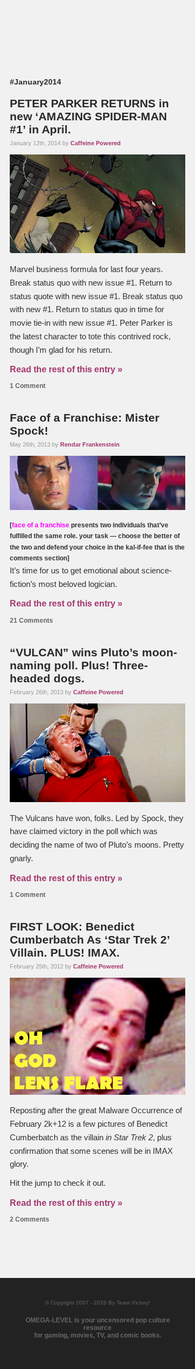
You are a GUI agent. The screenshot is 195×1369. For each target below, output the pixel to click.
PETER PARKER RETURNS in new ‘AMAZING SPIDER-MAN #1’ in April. (89, 116)
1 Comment (28, 386)
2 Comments (29, 1219)
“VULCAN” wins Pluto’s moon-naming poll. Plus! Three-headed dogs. (93, 665)
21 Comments (31, 620)
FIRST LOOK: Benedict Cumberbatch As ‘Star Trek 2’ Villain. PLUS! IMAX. (90, 939)
